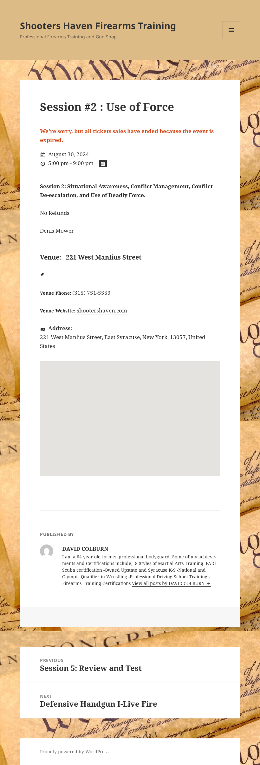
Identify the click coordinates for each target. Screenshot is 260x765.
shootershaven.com (102, 310)
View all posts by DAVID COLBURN (169, 583)
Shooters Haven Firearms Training (98, 25)
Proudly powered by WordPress (74, 752)
